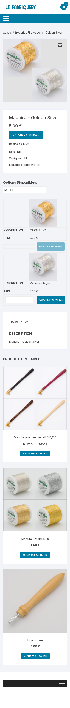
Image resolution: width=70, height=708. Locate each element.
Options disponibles (26, 134)
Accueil (7, 32)
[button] (60, 45)
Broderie (20, 32)
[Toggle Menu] (62, 683)
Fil (29, 32)
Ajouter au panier (51, 246)
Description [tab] (20, 321)
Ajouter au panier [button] (35, 656)
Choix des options (35, 453)
